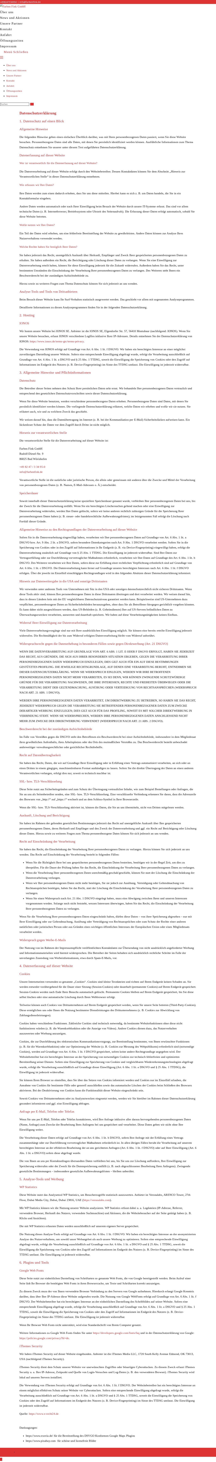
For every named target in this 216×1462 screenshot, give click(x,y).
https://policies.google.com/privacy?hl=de (44, 1338)
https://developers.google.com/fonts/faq (116, 1332)
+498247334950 (8, 1)
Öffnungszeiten (14, 91)
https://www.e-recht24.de (44, 1413)
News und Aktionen (16, 70)
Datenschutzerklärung (29, 1452)
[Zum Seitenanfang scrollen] (1, 1459)
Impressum (12, 96)
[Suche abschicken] (32, 104)
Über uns (11, 65)
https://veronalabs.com (96, 1200)
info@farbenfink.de (30, 1)
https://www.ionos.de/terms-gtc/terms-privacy (57, 341)
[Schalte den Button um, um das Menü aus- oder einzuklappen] (1, 57)
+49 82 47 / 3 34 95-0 (32, 466)
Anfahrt (10, 86)
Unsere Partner (13, 75)
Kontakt (10, 80)
